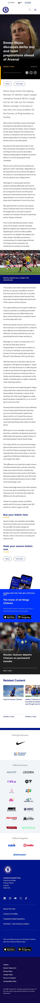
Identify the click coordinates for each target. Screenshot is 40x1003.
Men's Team (7, 671)
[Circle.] (12, 2)
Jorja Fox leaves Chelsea (12, 699)
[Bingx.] (28, 2)
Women (7, 84)
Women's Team (8, 66)
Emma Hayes (19, 84)
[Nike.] (20, 2)
